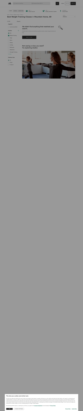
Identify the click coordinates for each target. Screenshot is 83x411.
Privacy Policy (53, 405)
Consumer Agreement (38, 405)
